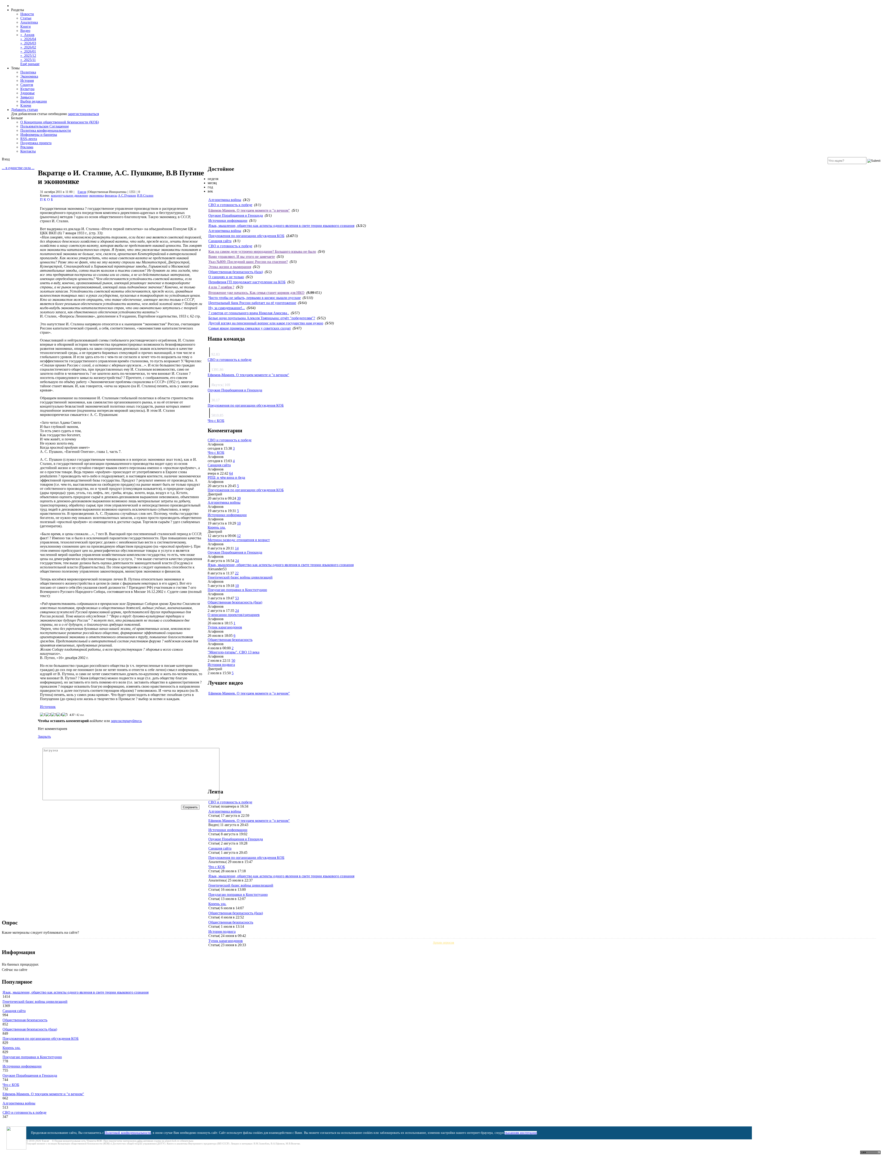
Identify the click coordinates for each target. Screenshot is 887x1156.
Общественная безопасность (230, 640)
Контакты (28, 151)
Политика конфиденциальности (45, 130)
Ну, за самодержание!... (226, 308)
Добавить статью (24, 110)
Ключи (25, 105)
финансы (111, 195)
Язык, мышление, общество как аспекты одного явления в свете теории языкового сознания (281, 226)
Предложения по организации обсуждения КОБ (246, 236)
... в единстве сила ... (18, 168)
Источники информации (227, 221)
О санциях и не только (226, 277)
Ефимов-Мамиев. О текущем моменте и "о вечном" (249, 210)
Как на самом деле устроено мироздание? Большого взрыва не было (262, 251)
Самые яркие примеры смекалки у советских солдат (249, 328)
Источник (48, 707)
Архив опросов (443, 942)
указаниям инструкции (520, 1133)
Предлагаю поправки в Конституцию (237, 590)
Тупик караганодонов (225, 627)
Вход (6, 159)
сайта (140, 1140)
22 (237, 573)
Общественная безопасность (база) (235, 272)
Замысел (27, 97)
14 (237, 548)
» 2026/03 (28, 43)
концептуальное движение (69, 195)
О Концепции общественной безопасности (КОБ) (59, 122)
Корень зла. (217, 527)
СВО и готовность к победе (230, 205)
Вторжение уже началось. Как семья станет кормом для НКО (256, 293)
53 (237, 598)
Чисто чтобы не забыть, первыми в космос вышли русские (254, 298)
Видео (25, 31)
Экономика (29, 76)
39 (239, 498)
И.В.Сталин (145, 195)
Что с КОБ (216, 421)
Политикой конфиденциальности (128, 1133)
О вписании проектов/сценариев (234, 615)
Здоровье (27, 93)
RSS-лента (28, 139)
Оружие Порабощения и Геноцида (235, 215)
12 (239, 536)
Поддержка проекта (36, 143)
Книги (25, 26)
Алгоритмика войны (224, 200)
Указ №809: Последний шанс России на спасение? (248, 262)
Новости (27, 14)
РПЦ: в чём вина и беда (226, 477)
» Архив (27, 35)
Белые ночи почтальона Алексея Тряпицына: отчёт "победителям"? (261, 318)
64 (231, 473)
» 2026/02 (28, 47)
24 (237, 561)
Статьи (25, 18)
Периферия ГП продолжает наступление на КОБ (247, 282)
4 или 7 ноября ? (221, 287)
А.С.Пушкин (127, 195)
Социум (26, 85)
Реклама (26, 147)
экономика (96, 195)
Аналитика (29, 22)
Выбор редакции (33, 101)
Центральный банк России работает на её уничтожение (252, 303)
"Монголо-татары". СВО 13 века (233, 652)
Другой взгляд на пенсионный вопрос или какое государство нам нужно (265, 323)
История (27, 80)
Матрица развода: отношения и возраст (239, 540)
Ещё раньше (29, 64)
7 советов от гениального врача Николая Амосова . (248, 313)
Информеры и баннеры (38, 135)
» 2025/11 (28, 60)
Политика (28, 72)
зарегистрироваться (83, 114)
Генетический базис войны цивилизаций (240, 577)
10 (239, 523)
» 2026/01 (28, 51)
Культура (27, 89)
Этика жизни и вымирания (229, 267)
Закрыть (44, 736)
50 (233, 660)
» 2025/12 (28, 56)
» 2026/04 (28, 39)
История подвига (221, 665)
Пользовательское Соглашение (44, 126)
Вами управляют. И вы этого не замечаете (241, 257)
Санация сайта (219, 241)
